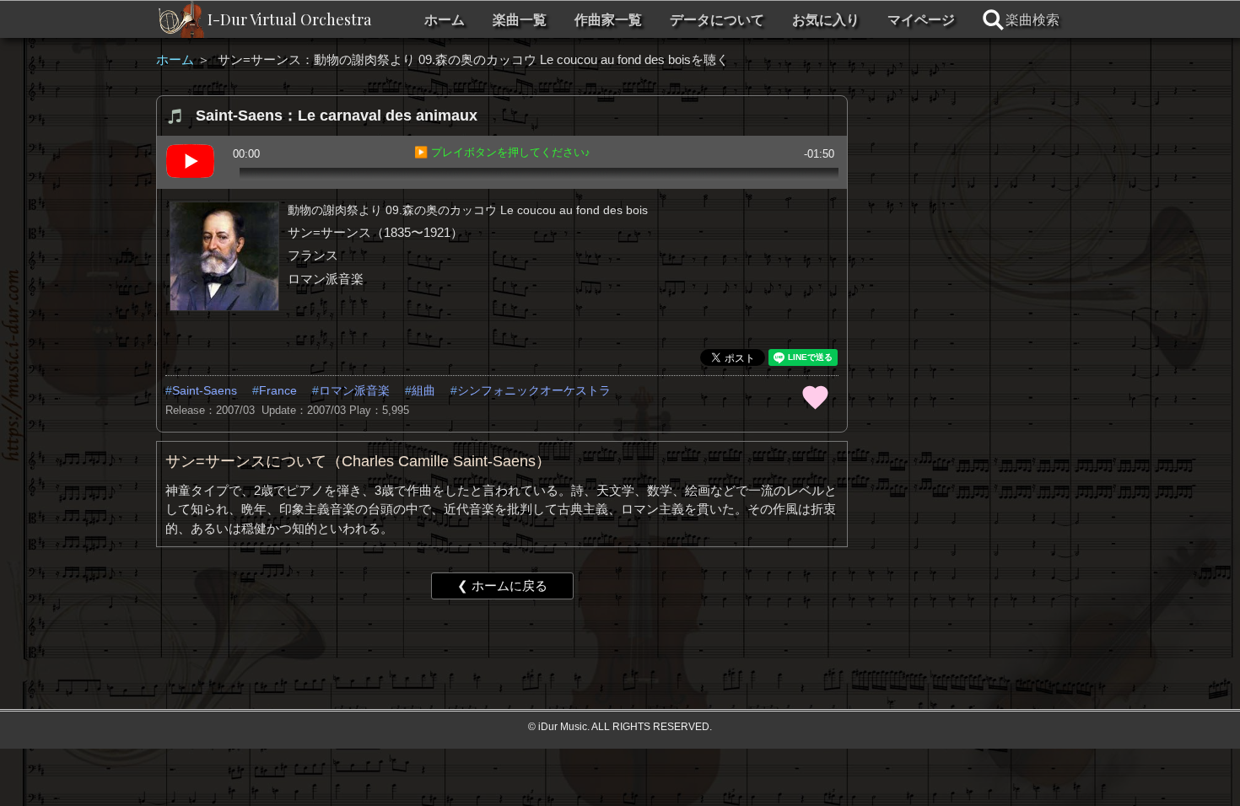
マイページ (921, 20)
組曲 (423, 390)
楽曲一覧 (520, 20)
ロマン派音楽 (354, 390)
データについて (717, 20)
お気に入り (826, 20)
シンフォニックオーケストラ (534, 390)
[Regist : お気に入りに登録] (815, 396)
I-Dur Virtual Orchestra (289, 19)
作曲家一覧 (608, 20)
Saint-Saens (204, 390)
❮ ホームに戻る (502, 585)
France (278, 390)
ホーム (444, 20)
